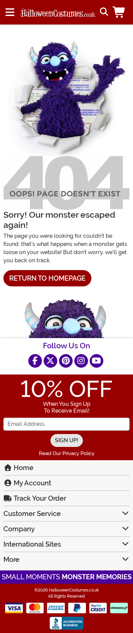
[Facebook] (35, 361)
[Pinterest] (66, 361)
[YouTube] (96, 361)
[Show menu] (10, 12)
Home (22, 468)
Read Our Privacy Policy (66, 453)
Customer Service (32, 514)
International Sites (32, 544)
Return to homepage (47, 278)
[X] (50, 361)
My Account (31, 483)
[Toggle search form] (103, 12)
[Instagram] (81, 361)
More (11, 559)
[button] (120, 12)
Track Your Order (39, 498)
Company (19, 529)
